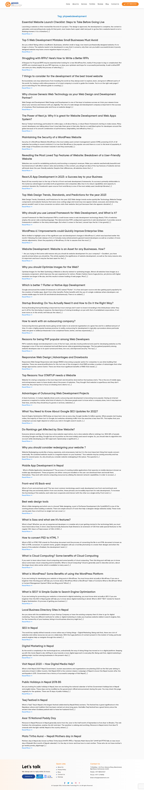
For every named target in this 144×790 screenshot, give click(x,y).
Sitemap (60, 777)
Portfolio (92, 4)
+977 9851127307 (100, 772)
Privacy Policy (62, 769)
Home (68, 4)
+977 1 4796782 (99, 775)
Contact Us (115, 4)
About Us (75, 4)
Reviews (100, 4)
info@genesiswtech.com (101, 777)
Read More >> (27, 34)
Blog (107, 4)
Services (84, 4)
